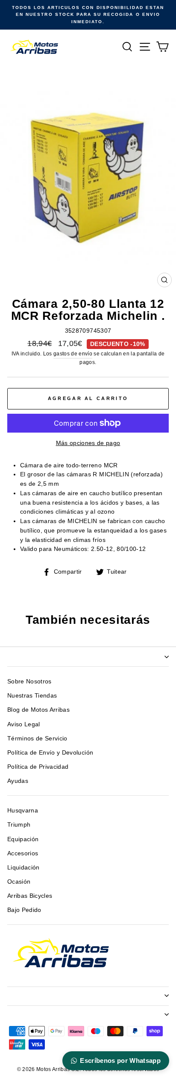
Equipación (22, 839)
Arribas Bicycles (29, 896)
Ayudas (17, 781)
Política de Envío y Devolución (50, 752)
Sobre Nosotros (29, 681)
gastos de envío (72, 353)
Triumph (18, 824)
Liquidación (23, 867)
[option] (88, 14)
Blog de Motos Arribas (38, 710)
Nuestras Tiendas (32, 695)
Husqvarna (22, 810)
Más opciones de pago (88, 443)
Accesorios (22, 853)
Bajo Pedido (24, 910)
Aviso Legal (23, 724)
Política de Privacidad (37, 767)
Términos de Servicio (37, 738)
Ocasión (18, 881)
